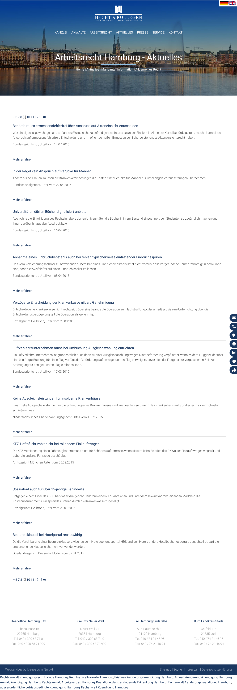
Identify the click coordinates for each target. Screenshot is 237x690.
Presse (142, 32)
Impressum (192, 669)
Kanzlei (61, 32)
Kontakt (176, 32)
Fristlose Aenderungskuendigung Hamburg (143, 677)
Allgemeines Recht (148, 69)
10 (28, 117)
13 (41, 117)
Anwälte (78, 32)
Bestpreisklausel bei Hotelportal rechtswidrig (47, 535)
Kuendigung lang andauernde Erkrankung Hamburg (131, 682)
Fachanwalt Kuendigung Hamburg (104, 687)
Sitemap (165, 669)
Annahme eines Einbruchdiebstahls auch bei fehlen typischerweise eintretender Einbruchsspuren (87, 257)
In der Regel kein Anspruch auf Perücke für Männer (52, 171)
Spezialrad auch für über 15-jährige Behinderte (48, 489)
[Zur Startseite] (118, 20)
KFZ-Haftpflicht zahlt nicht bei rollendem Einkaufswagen (56, 444)
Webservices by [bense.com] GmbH (29, 669)
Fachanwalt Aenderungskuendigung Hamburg (199, 682)
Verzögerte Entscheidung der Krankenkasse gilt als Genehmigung (63, 302)
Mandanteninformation (117, 69)
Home (80, 69)
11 (32, 117)
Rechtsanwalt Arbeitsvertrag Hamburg (68, 682)
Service (158, 32)
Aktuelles (124, 32)
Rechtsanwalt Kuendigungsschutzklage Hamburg (34, 677)
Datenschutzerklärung (217, 669)
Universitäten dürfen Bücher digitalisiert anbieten (50, 212)
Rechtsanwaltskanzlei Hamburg (91, 677)
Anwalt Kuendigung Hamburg (20, 682)
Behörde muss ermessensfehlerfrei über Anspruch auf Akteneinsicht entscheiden (75, 126)
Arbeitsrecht (101, 32)
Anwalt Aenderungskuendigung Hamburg (203, 677)
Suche (177, 669)
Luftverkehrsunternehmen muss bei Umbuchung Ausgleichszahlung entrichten (73, 348)
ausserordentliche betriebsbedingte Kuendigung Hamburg (40, 687)
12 (36, 117)
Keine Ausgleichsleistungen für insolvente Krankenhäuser (57, 398)
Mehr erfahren (22, 159)
